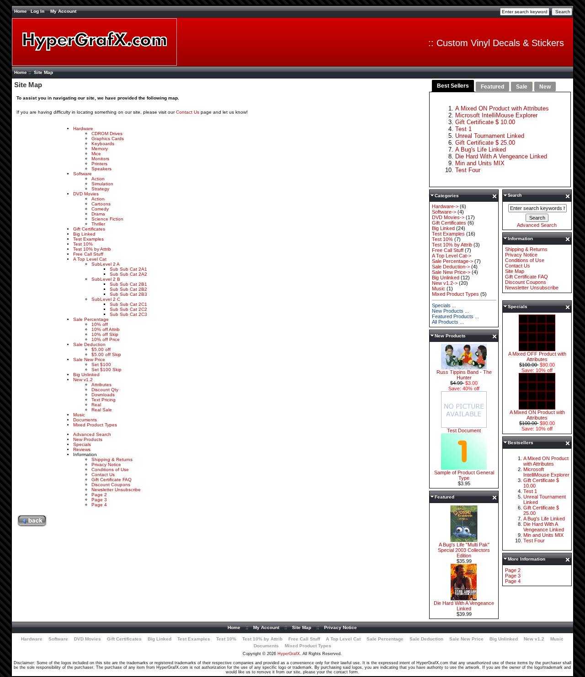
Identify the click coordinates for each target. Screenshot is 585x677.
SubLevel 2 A (105, 264)
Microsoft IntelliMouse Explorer (496, 115)
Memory (99, 148)
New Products (87, 439)
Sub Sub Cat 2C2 (128, 309)
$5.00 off (101, 349)
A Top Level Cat (89, 259)
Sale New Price (89, 359)
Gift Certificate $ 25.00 (485, 142)
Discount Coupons (110, 484)
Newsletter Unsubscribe (116, 489)
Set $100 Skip (106, 369)
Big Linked (84, 233)
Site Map (514, 271)
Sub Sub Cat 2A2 (128, 274)
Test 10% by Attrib (92, 249)
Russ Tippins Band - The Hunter (464, 374)
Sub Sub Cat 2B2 (128, 289)
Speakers (101, 168)
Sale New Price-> (451, 272)
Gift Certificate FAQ (111, 479)
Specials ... (444, 305)
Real (96, 404)
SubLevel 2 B (105, 279)
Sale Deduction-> (451, 266)
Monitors (100, 158)
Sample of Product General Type (464, 475)
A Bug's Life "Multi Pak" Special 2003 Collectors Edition (464, 550)
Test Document (464, 430)
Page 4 (99, 504)
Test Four (467, 170)
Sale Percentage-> (452, 261)
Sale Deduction (89, 344)
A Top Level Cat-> (451, 255)
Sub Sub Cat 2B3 (128, 294)
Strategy (100, 188)
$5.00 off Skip (106, 354)
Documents (85, 419)
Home (20, 11)
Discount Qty (104, 389)
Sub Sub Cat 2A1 (128, 269)
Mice (96, 153)
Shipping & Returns (112, 459)
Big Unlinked (86, 374)
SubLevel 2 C (105, 299)
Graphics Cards (107, 138)
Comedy (100, 208)
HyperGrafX (288, 653)
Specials (82, 444)
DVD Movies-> (448, 217)
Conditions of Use (110, 469)
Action (98, 178)
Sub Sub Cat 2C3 (128, 314)
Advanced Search (92, 434)
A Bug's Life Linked (480, 149)
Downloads (103, 394)
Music (79, 414)
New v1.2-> (444, 283)
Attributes (101, 384)
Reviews (81, 449)
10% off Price (105, 339)
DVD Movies (86, 193)
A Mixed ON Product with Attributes (502, 108)
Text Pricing (103, 399)
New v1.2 (83, 379)
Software (82, 173)
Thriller (98, 223)
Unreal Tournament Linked (489, 135)
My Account (63, 11)
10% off (99, 324)
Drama (98, 213)
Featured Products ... (455, 316)
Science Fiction (107, 218)
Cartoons (101, 203)
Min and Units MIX (480, 163)
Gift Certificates (89, 228)
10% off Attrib (105, 329)
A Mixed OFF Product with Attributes (537, 356)
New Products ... (450, 311)
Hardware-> (445, 206)
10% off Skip (104, 334)
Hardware (83, 128)
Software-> (444, 212)
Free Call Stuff (88, 254)
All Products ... (448, 322)
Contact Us (188, 112)
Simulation (102, 183)
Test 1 (463, 129)
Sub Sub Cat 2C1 (128, 304)
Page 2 (99, 494)
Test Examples (88, 238)
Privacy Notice (106, 464)
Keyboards (102, 143)
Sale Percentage (91, 319)
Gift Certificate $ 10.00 (485, 122)
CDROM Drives (106, 133)
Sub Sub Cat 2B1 (128, 284)
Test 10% (83, 244)
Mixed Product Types (95, 424)
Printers (99, 163)
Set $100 (101, 364)
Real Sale (101, 409)
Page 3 (99, 499)
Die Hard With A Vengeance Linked (501, 156)
